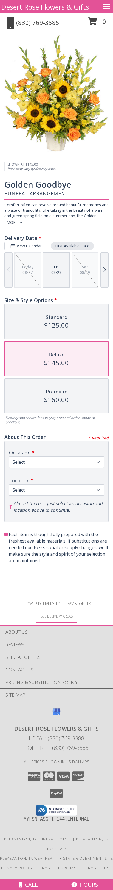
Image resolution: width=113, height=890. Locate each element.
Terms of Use (97, 867)
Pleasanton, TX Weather (26, 858)
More (12, 222)
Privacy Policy (17, 867)
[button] (97, 23)
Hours (87, 884)
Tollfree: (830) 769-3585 (57, 748)
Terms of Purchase (58, 867)
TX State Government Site (85, 858)
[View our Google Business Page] (56, 714)
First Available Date (72, 245)
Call (30, 884)
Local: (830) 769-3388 (56, 738)
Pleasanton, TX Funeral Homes (37, 839)
